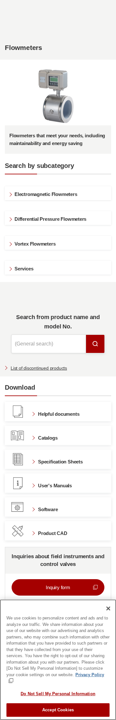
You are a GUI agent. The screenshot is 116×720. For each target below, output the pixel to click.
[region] (58, 659)
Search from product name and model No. (58, 322)
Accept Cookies (58, 709)
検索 (95, 344)
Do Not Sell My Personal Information (58, 693)
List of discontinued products (39, 368)
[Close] (108, 608)
